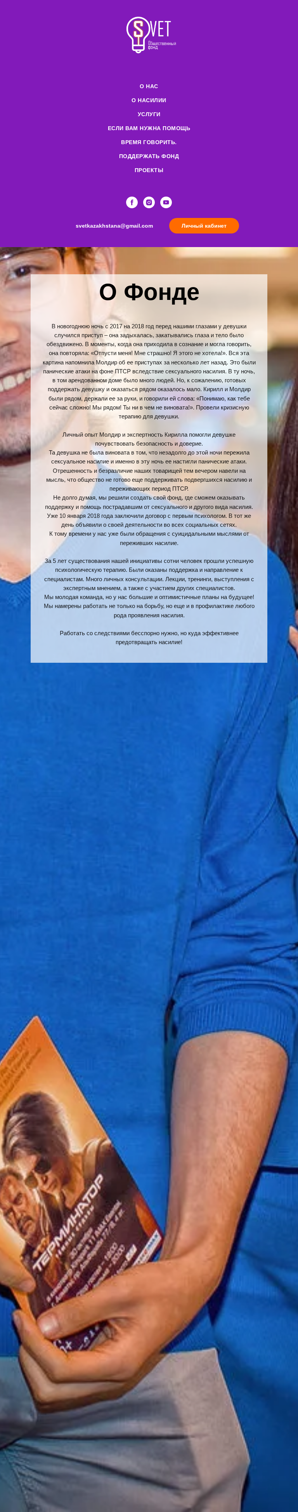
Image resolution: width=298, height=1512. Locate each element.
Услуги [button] (149, 114)
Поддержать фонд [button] (149, 156)
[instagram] (149, 202)
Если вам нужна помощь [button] (149, 128)
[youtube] (166, 202)
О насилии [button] (149, 100)
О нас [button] (149, 86)
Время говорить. (149, 142)
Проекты (149, 170)
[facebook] (132, 202)
